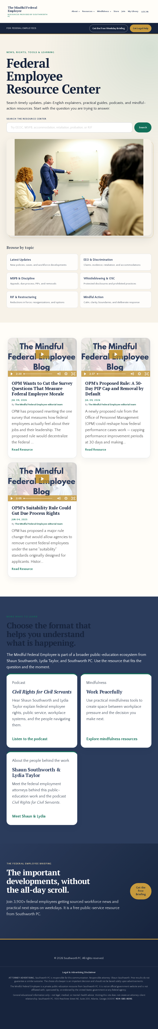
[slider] (38, 374)
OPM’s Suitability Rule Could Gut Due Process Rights (41, 510)
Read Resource (22, 449)
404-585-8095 (124, 998)
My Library (133, 11)
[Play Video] (11, 374)
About (76, 11)
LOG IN (144, 12)
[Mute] (58, 374)
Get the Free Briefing (141, 891)
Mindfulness (104, 11)
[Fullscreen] (73, 374)
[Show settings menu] (66, 374)
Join (123, 11)
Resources (88, 11)
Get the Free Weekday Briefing (108, 28)
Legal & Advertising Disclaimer (79, 972)
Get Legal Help (140, 28)
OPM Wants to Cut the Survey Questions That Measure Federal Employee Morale (42, 388)
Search (143, 127)
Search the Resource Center (26, 118)
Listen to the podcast (29, 739)
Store (116, 11)
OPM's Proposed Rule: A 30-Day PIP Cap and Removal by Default (114, 388)
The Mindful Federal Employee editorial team (39, 404)
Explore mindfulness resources (111, 739)
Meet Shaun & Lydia (28, 816)
